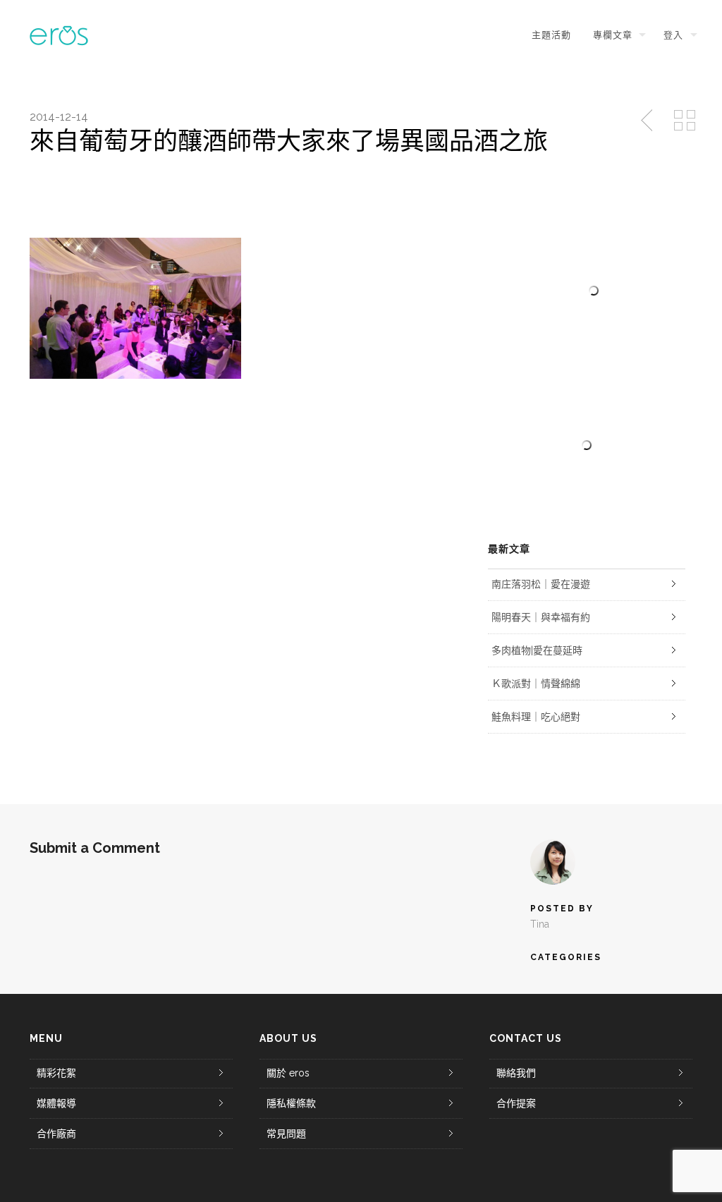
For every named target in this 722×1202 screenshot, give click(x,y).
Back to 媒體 (684, 120)
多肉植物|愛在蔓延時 (536, 650)
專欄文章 (612, 35)
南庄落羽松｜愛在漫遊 (540, 584)
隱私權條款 (291, 1103)
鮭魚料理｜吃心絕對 (535, 716)
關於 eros (288, 1073)
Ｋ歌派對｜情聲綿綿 (535, 683)
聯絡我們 (516, 1073)
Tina (539, 924)
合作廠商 (56, 1133)
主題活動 (551, 35)
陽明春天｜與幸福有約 (540, 617)
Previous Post (648, 120)
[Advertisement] (586, 445)
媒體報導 (56, 1103)
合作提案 (516, 1103)
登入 (673, 35)
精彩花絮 (56, 1073)
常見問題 (286, 1133)
